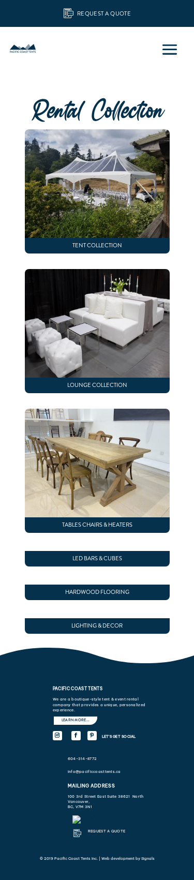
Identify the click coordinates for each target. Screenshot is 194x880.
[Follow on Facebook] (76, 735)
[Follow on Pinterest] (92, 735)
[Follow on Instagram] (57, 735)
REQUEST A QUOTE (106, 831)
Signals (148, 858)
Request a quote (104, 13)
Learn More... (76, 720)
